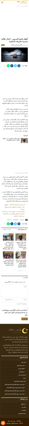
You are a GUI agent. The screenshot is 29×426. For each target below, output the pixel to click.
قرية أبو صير (22, 219)
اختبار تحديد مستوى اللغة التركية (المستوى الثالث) (14, 390)
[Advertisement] (14, 22)
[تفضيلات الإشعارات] (3, 423)
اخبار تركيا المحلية (20, 365)
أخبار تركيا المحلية (9, 252)
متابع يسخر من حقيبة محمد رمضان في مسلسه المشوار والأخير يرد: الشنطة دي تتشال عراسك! (13, 214)
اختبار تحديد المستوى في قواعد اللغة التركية (15, 387)
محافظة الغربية (15, 219)
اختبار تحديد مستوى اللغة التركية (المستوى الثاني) (14, 394)
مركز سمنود (9, 219)
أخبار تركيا (23, 362)
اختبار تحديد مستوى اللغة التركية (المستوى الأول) (14, 384)
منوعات (24, 234)
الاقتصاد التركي (21, 368)
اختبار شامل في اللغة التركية (19, 381)
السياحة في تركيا (22, 375)
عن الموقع (23, 404)
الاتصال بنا (23, 410)
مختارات (11, 234)
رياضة (24, 378)
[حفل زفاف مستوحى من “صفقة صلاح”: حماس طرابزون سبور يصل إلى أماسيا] (24, 140)
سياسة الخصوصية (21, 413)
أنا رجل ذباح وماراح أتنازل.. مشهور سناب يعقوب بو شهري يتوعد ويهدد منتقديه (14, 207)
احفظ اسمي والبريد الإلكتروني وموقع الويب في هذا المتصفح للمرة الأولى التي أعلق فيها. (14, 313)
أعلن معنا (23, 407)
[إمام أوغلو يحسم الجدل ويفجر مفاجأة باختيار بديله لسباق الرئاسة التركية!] (8, 255)
